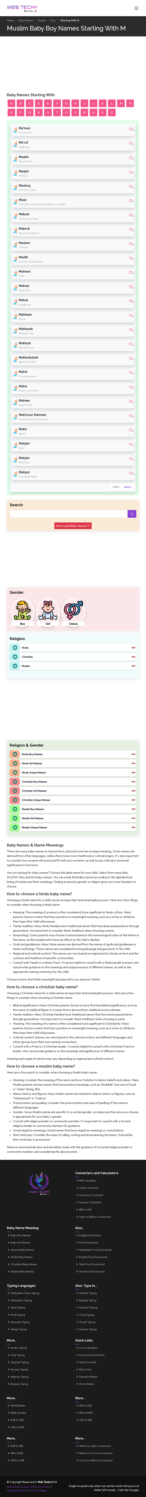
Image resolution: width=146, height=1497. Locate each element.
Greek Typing (87, 1322)
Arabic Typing (19, 1347)
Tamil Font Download (92, 1264)
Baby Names (26, 20)
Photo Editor (86, 1384)
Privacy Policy (42, 1486)
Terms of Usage (37, 1490)
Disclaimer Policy (16, 1490)
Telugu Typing (19, 1329)
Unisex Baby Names (22, 1249)
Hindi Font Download (91, 1271)
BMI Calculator (88, 1180)
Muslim (42, 20)
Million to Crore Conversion (96, 1453)
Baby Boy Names (21, 1235)
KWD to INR (17, 1460)
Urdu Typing (18, 1355)
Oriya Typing (86, 1314)
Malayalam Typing (21, 1300)
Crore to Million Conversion (96, 1460)
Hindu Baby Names (22, 1257)
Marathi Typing (88, 1293)
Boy (53, 20)
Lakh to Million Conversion (95, 1216)
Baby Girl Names (20, 1242)
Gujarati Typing (20, 1362)
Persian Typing (19, 1369)
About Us (12, 1486)
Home (10, 20)
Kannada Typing (20, 1322)
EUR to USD (17, 1420)
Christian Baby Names (24, 1264)
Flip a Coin (85, 1369)
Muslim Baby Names (22, 1271)
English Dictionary (90, 1235)
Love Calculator (88, 1347)
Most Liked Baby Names (71, 526)
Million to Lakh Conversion (95, 1446)
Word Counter (88, 1362)
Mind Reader (18, 1405)
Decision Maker (88, 1376)
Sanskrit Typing (88, 1307)
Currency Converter (91, 1195)
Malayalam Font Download (95, 1249)
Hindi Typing (18, 1314)
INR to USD (85, 1209)
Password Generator (92, 1355)
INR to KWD (86, 1412)
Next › (128, 487)
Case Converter (89, 1188)
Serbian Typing (88, 1329)
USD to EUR (17, 1427)
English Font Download (93, 1257)
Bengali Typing (87, 1300)
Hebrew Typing (20, 1376)
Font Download (88, 1242)
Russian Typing (19, 1384)
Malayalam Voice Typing (25, 1293)
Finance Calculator (90, 1202)
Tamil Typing (18, 1307)
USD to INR (85, 1420)
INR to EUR (17, 1453)
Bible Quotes (18, 1412)
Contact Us (25, 1486)
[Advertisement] (73, 66)
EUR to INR (17, 1446)
